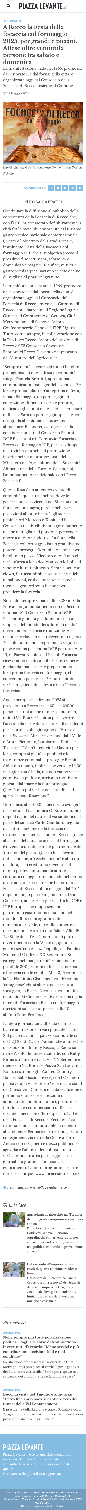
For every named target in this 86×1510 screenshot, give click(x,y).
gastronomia (26, 1187)
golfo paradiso (47, 1187)
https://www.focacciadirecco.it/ (51, 1174)
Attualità (12, 20)
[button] (8, 6)
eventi (11, 1187)
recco (63, 1187)
